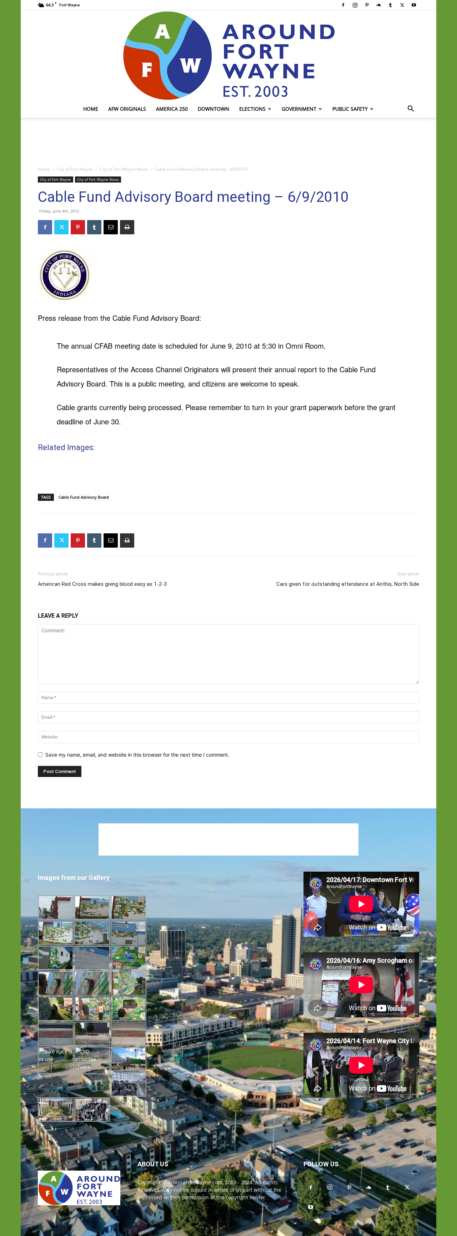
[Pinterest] (366, 5)
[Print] (127, 227)
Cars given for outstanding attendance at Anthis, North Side (347, 584)
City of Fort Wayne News (124, 169)
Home (90, 108)
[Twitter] (402, 5)
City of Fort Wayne (75, 169)
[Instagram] (355, 5)
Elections (252, 108)
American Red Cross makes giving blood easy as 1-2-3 (102, 584)
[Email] (111, 227)
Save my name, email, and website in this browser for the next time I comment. (137, 755)
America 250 (172, 108)
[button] (410, 109)
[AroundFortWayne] (228, 55)
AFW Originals (127, 108)
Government (299, 108)
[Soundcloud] (378, 5)
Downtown (213, 108)
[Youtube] (413, 5)
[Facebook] (343, 5)
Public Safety (350, 108)
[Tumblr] (390, 5)
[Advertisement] (228, 142)
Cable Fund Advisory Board (84, 497)
